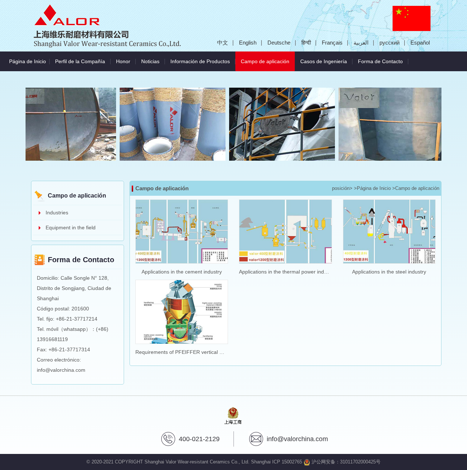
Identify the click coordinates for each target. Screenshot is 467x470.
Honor (123, 61)
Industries (57, 212)
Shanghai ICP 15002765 (276, 462)
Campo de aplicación (268, 61)
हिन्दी (306, 42)
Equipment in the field (71, 227)
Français (332, 42)
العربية (361, 42)
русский (389, 42)
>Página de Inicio (372, 188)
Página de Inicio (27, 61)
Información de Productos (200, 61)
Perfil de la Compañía (80, 61)
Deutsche (278, 42)
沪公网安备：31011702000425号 (345, 462)
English (247, 42)
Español (420, 42)
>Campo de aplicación (415, 188)
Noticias (150, 61)
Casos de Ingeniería (323, 61)
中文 (222, 42)
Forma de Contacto (380, 61)
